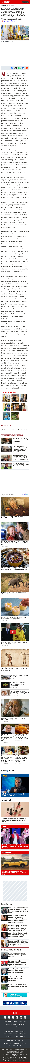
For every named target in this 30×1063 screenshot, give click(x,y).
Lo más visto (7, 904)
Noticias (15, 1022)
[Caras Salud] (15, 997)
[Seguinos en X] (13, 1017)
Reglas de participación (12, 1046)
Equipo (24, 1043)
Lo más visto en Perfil (11, 949)
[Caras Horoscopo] (15, 1004)
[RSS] (21, 1017)
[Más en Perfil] (10, 771)
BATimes (18, 1027)
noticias (15, 776)
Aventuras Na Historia (10, 1034)
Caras (16, 1031)
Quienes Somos (19, 1041)
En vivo (26, 2)
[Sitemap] (25, 1017)
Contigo (22, 1031)
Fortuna (7, 1024)
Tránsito (22, 1046)
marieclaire (15, 800)
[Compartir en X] (15, 68)
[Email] (27, 68)
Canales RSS (9, 1041)
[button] (15, 34)
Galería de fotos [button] (9, 21)
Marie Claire (22, 1022)
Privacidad (17, 1043)
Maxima (22, 1036)
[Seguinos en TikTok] (17, 1017)
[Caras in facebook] (9, 1017)
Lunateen (11, 1027)
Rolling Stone (22, 1034)
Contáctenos (8, 1043)
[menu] (2, 2)
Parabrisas (22, 1024)
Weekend (14, 1024)
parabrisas (15, 853)
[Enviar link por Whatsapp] (19, 68)
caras (15, 827)
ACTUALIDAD (4, 6)
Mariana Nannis (6, 430)
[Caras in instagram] (5, 1017)
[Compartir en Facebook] (12, 68)
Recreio (16, 1036)
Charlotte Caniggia (17, 430)
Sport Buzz (9, 1036)
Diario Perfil (7, 1022)
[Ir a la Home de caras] (7, 3)
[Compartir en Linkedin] (23, 68)
